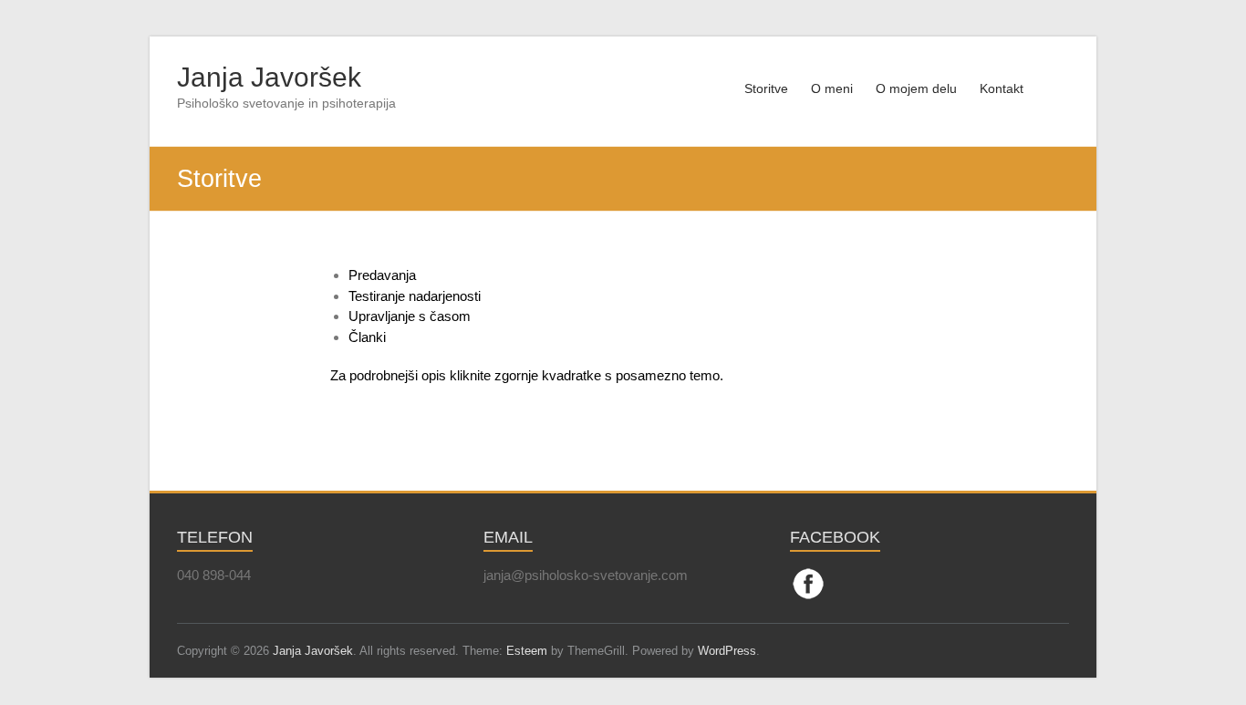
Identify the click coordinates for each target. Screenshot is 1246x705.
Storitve (766, 88)
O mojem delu (916, 88)
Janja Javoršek (269, 77)
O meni (832, 88)
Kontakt (1001, 88)
